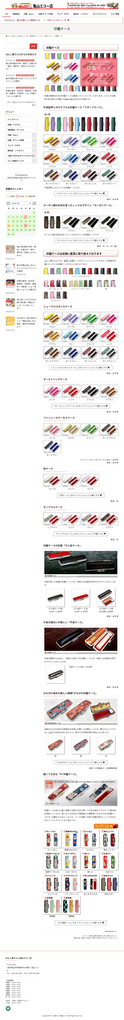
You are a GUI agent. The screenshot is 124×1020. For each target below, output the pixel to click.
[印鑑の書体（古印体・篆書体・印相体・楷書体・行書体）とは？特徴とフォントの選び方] (10, 284)
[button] (56, 20)
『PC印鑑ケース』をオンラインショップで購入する (79, 923)
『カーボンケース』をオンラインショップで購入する (79, 240)
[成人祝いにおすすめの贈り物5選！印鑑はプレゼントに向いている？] (10, 302)
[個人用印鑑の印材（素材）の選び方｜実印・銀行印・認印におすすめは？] (10, 250)
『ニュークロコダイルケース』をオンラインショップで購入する (79, 367)
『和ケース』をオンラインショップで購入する (79, 495)
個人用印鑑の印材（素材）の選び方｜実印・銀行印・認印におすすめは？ (21, 66)
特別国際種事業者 (21, 175)
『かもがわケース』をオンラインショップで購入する (79, 762)
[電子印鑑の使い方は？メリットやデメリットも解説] (10, 268)
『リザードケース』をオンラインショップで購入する (79, 193)
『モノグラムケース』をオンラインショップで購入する (79, 534)
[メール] (8, 1008)
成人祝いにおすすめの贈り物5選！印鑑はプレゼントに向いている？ (26, 303)
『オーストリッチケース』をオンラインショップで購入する (79, 406)
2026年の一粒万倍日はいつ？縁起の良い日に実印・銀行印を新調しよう (27, 322)
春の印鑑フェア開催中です (28, 20)
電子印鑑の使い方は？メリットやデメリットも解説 (26, 268)
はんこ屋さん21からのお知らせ (25, 60)
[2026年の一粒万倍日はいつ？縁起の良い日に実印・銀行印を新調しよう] (10, 321)
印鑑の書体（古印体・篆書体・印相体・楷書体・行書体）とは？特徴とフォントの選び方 (21, 93)
